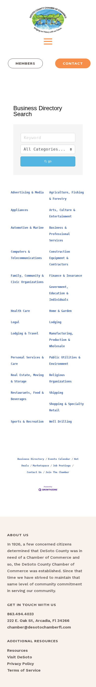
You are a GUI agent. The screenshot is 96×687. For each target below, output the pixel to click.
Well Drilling (60, 421)
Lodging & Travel (24, 333)
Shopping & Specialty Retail (66, 407)
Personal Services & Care (27, 361)
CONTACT (73, 63)
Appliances (19, 210)
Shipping (56, 392)
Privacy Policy (20, 663)
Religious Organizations (60, 378)
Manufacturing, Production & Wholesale (61, 340)
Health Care (20, 311)
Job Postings (62, 465)
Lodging (55, 322)
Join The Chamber (57, 472)
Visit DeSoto (19, 657)
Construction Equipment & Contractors (59, 258)
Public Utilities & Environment (64, 361)
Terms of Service (24, 670)
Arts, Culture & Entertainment (62, 213)
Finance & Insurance (65, 275)
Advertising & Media (27, 192)
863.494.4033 (20, 614)
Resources (17, 650)
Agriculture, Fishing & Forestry (66, 196)
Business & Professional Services (59, 234)
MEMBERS (25, 63)
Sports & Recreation (27, 421)
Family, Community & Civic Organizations (27, 279)
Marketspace (41, 465)
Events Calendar (59, 458)
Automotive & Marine (27, 227)
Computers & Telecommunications (26, 255)
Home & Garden (60, 311)
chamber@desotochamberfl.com (39, 627)
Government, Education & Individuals (58, 293)
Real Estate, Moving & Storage (27, 378)
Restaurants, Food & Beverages (27, 396)
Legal (15, 322)
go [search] (49, 161)
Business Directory (30, 458)
